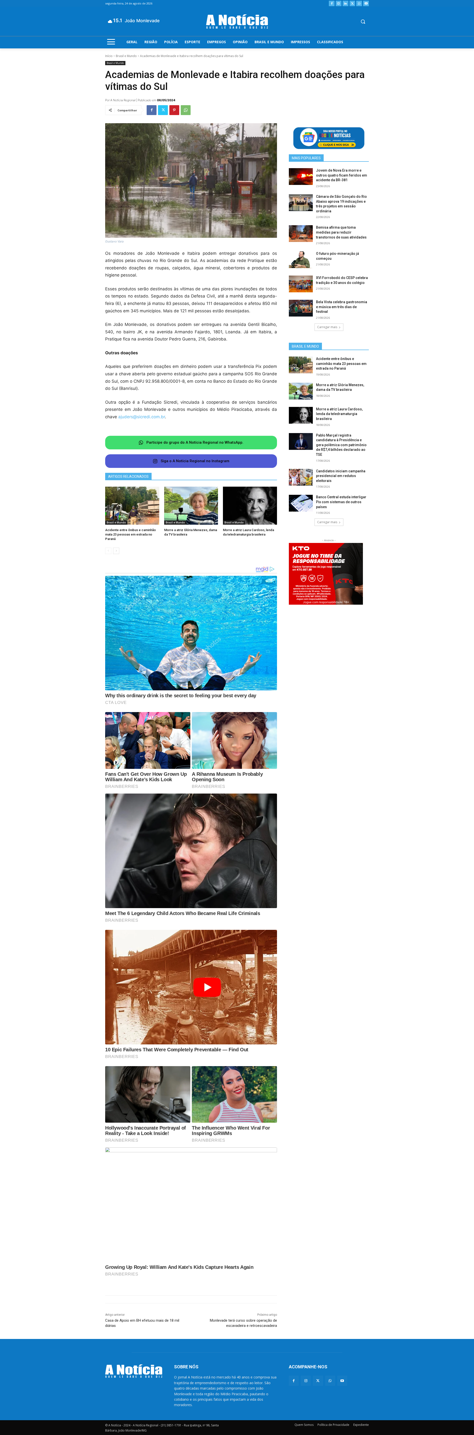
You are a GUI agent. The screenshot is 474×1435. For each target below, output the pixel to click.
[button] (363, 21)
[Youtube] (366, 3)
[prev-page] (108, 551)
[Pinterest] (174, 110)
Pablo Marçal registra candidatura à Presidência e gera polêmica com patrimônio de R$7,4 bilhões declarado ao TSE (341, 445)
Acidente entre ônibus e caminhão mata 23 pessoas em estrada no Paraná (130, 534)
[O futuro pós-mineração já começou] (301, 259)
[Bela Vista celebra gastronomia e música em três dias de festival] (301, 308)
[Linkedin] (345, 3)
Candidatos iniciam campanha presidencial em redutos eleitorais (340, 476)
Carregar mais (327, 327)
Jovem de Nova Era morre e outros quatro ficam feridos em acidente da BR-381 (341, 175)
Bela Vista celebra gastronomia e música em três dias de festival (341, 307)
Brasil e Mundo (126, 56)
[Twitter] (352, 3)
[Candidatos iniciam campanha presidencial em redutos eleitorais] (301, 477)
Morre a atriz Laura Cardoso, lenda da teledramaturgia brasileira (339, 414)
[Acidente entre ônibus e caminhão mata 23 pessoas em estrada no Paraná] (132, 505)
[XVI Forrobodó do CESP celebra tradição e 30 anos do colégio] (301, 284)
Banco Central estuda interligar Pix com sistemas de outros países (341, 502)
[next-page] (116, 551)
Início (109, 56)
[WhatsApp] (359, 3)
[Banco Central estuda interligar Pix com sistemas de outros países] (301, 503)
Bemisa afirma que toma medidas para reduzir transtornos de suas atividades (341, 232)
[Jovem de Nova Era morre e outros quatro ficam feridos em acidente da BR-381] (301, 176)
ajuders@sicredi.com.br (141, 416)
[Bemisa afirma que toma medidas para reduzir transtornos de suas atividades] (301, 233)
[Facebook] (332, 3)
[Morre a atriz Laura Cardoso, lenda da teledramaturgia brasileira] (250, 505)
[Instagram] (338, 3)
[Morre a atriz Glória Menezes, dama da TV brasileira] (191, 505)
